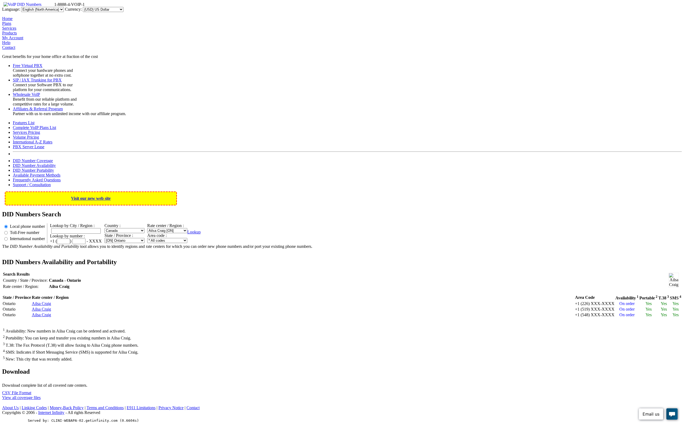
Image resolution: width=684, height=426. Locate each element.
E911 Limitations (141, 407)
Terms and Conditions (105, 407)
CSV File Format (16, 392)
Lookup (194, 232)
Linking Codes (34, 407)
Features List (23, 122)
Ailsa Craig (41, 303)
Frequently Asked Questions (37, 180)
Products (9, 33)
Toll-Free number (24, 232)
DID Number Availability (34, 165)
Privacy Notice (171, 407)
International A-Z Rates (32, 142)
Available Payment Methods (36, 175)
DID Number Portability (33, 170)
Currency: (73, 9)
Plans (6, 23)
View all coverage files (21, 397)
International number (27, 238)
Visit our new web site (91, 198)
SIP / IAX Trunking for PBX (37, 80)
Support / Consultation (32, 184)
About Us (10, 407)
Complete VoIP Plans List (34, 127)
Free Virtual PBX (27, 65)
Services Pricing (26, 132)
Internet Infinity (51, 412)
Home (7, 18)
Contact (8, 47)
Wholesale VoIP (26, 94)
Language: (11, 9)
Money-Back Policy (67, 407)
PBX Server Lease (28, 146)
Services (9, 28)
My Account (12, 38)
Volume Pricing (26, 137)
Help (6, 42)
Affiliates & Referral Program (38, 109)
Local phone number (27, 226)
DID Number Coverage (33, 160)
